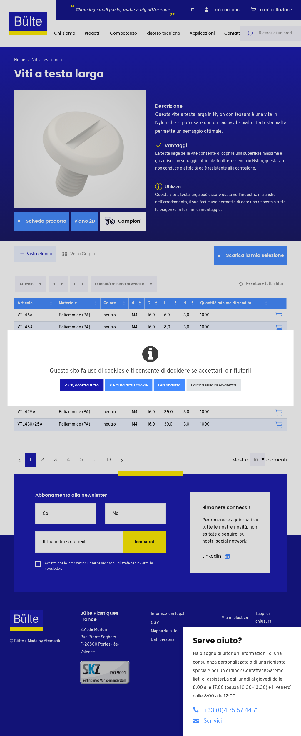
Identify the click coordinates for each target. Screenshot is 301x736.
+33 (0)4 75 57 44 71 (230, 711)
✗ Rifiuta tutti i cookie (128, 385)
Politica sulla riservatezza (213, 385)
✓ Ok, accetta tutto (82, 385)
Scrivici (213, 721)
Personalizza (169, 385)
